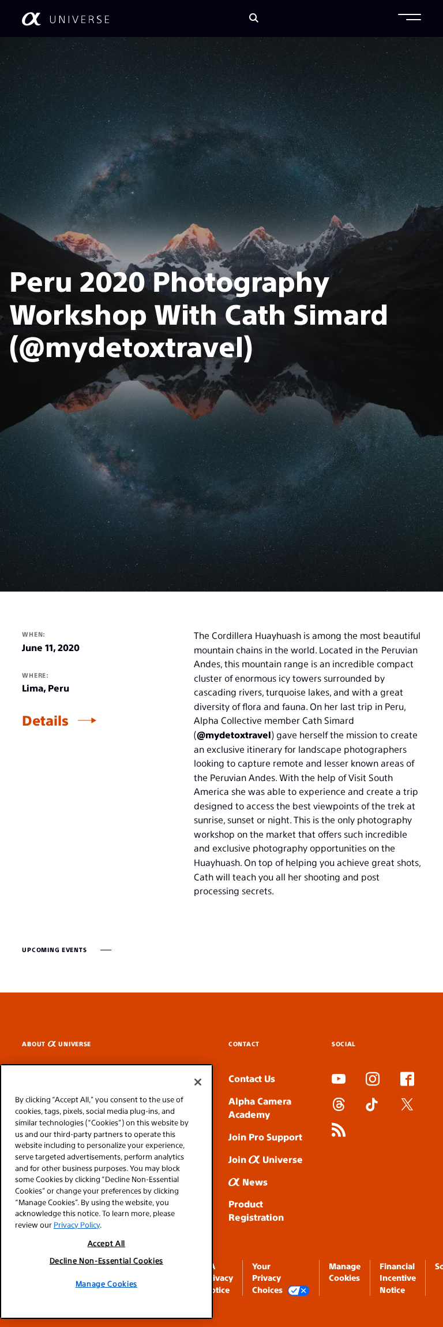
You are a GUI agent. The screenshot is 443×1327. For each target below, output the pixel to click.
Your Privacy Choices (267, 1278)
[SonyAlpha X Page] (407, 1106)
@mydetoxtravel (234, 734)
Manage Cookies (106, 1283)
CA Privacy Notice (218, 1278)
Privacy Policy (77, 1224)
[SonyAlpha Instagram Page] (373, 1080)
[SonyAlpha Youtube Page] (339, 1080)
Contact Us (251, 1078)
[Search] (253, 18)
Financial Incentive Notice (398, 1278)
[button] (409, 18)
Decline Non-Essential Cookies (106, 1260)
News (254, 1182)
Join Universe (265, 1159)
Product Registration (256, 1210)
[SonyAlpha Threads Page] (339, 1106)
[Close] (198, 1082)
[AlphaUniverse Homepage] (65, 18)
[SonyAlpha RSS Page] (339, 1131)
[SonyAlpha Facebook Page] (407, 1080)
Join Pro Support (265, 1137)
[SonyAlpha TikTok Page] (372, 1106)
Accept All (107, 1243)
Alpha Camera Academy (259, 1107)
